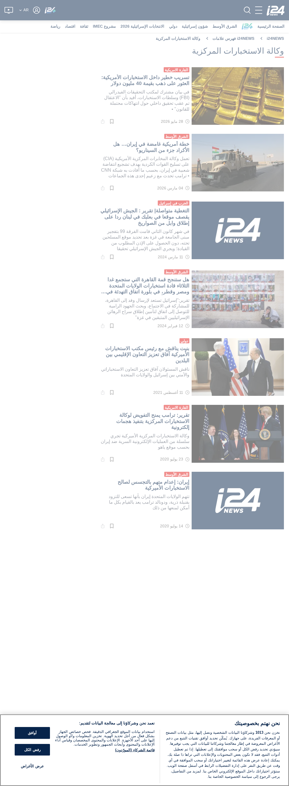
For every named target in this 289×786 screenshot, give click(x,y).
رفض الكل (32, 750)
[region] (144, 750)
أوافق (32, 733)
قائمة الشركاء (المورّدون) (134, 750)
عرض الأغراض (32, 766)
